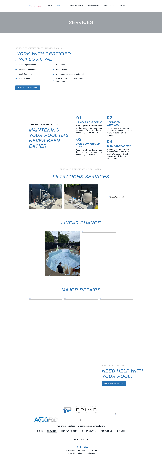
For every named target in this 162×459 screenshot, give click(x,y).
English (121, 6)
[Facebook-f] (78, 443)
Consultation (94, 6)
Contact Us (109, 6)
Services (61, 6)
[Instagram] (83, 443)
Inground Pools (76, 6)
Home (50, 6)
